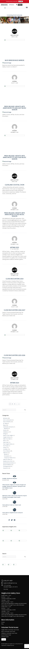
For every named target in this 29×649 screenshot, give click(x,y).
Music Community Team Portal (8, 631)
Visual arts (5, 468)
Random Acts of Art (7, 461)
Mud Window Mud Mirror (14, 60)
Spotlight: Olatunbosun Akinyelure (9, 478)
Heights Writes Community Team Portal (10, 629)
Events (4, 430)
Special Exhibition (7, 464)
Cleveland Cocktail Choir (14, 185)
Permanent (6, 456)
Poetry (4, 447)
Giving (4, 433)
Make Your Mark (7, 438)
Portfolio (5, 449)
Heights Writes (6, 437)
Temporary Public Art (9, 457)
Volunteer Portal (4, 636)
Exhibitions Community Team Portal (9, 633)
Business (6, 428)
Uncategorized (6, 466)
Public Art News (7, 459)
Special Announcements (8, 463)
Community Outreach (8, 427)
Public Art (5, 452)
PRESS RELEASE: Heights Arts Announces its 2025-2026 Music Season (14, 157)
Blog (4, 425)
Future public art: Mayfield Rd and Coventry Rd (12, 512)
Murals (5, 454)
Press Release (6, 451)
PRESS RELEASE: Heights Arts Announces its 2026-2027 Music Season (14, 108)
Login (3, 639)
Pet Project (6, 445)
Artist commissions (7, 420)
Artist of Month (6, 421)
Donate (3, 622)
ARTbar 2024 (14, 383)
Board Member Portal (6, 635)
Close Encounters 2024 (14, 279)
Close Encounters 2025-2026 (14, 355)
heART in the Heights (8, 435)
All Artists (5, 418)
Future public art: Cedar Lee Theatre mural (11, 505)
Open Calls (5, 442)
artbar (15, 249)
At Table (5, 423)
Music (18, 249)
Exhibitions (5, 432)
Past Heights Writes (8, 444)
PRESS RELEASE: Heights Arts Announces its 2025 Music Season (14, 214)
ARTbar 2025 (14, 247)
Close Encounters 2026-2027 (14, 310)
